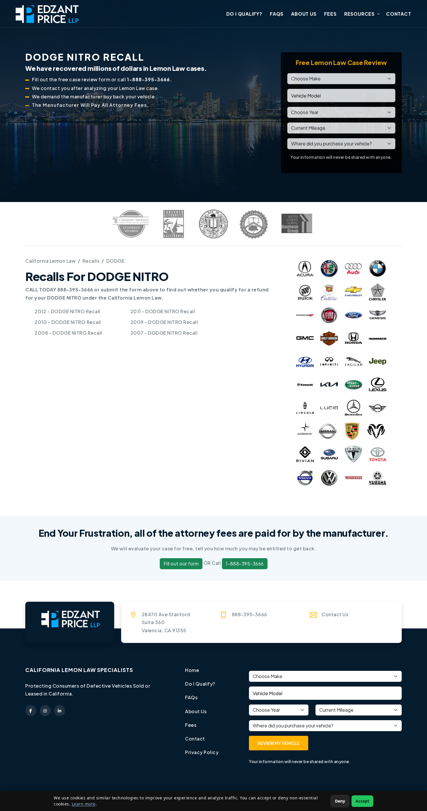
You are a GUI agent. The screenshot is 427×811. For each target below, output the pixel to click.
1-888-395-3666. (149, 79)
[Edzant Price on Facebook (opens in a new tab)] (30, 710)
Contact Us (335, 614)
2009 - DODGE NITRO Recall (164, 322)
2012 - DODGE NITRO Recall (68, 311)
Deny (340, 801)
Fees (330, 14)
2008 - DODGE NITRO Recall (68, 333)
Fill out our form (181, 564)
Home (192, 670)
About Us (303, 14)
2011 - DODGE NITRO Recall (162, 311)
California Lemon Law (50, 261)
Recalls (91, 261)
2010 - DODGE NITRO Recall (68, 322)
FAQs (277, 14)
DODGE (115, 261)
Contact (398, 14)
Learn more (84, 804)
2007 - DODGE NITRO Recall (164, 333)
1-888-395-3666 (245, 564)
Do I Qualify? (244, 14)
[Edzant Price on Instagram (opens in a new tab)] (45, 710)
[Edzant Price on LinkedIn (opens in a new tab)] (59, 710)
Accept (362, 801)
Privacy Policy (201, 752)
